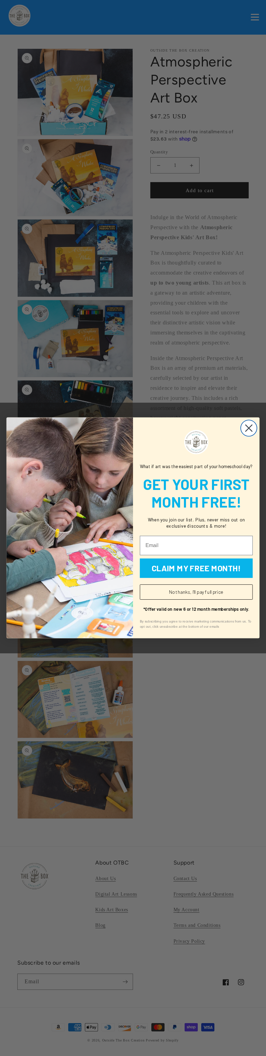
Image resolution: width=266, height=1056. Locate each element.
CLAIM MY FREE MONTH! (196, 568)
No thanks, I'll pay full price (196, 592)
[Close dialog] (249, 428)
